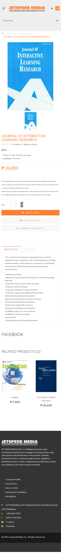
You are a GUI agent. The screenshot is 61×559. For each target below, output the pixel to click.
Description (11, 249)
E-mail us (10, 522)
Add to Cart (32, 213)
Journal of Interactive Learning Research (27, 36)
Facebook (10, 526)
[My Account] (52, 8)
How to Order (11, 488)
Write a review (30, 144)
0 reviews (16, 144)
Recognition (10, 496)
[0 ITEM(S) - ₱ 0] (57, 8)
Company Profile (12, 479)
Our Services (11, 483)
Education (25, 33)
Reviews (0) (30, 249)
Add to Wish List (32, 220)
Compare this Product (32, 228)
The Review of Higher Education (46, 399)
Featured (12, 33)
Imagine (14, 397)
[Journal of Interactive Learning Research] (30, 120)
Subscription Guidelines (16, 492)
